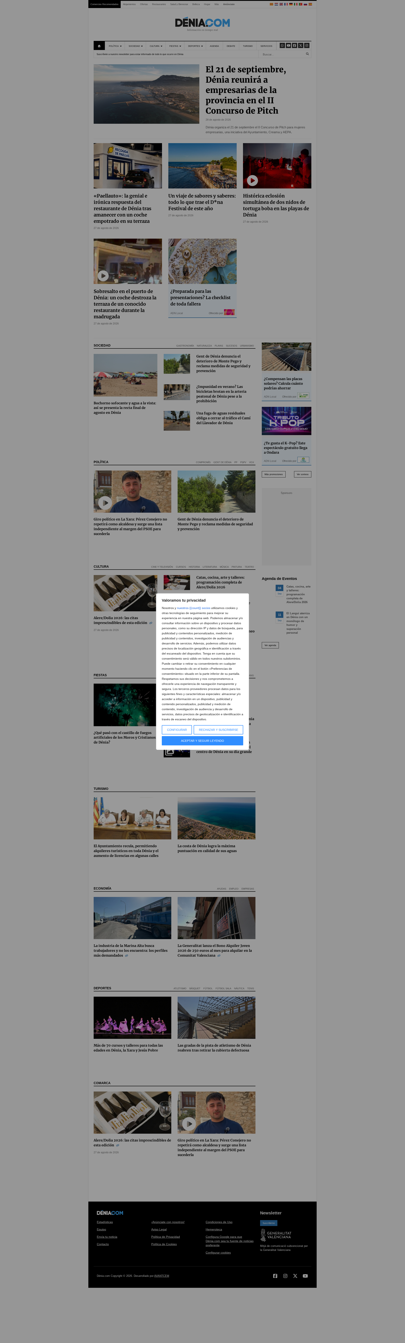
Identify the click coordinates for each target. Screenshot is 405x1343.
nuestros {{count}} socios (193, 608)
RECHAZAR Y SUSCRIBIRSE (218, 729)
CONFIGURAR (177, 729)
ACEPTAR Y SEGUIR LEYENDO (202, 740)
